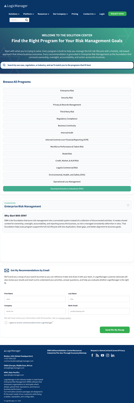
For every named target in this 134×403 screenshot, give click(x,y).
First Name (8, 293)
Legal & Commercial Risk (67, 167)
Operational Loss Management (67, 181)
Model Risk (67, 153)
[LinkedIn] (112, 355)
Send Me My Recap (114, 329)
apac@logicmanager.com (14, 375)
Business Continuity (67, 125)
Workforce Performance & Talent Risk (67, 146)
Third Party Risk (67, 111)
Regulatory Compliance (67, 118)
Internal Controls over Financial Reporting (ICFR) (67, 139)
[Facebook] (92, 355)
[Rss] (97, 355)
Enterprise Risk (67, 90)
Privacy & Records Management (67, 104)
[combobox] (69, 65)
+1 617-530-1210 (10, 358)
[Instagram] (107, 355)
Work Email (72, 306)
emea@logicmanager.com (14, 368)
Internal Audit (67, 132)
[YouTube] (102, 355)
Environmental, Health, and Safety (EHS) (67, 174)
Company (8, 306)
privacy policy (65, 318)
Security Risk (67, 97)
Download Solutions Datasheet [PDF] (67, 188)
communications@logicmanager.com (18, 361)
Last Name (72, 293)
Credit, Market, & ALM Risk (67, 160)
